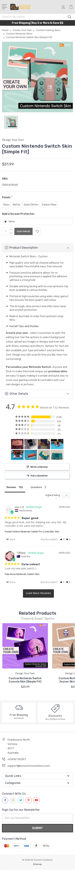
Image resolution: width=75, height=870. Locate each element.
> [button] (38, 593)
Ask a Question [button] (39, 475)
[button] (62, 539)
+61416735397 (16, 759)
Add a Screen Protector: (18, 213)
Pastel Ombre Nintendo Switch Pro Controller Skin (32, 531)
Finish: (7, 197)
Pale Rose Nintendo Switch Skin (22, 574)
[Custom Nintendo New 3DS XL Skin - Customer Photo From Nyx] (17, 444)
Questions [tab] (36, 487)
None (12, 221)
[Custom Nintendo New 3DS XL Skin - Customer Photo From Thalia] (44, 455)
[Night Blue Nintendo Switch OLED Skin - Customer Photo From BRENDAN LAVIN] (44, 444)
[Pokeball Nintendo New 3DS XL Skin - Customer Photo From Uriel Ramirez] (57, 444)
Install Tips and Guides (24, 326)
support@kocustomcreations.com (28, 765)
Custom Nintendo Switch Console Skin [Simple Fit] (25, 680)
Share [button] (12, 539)
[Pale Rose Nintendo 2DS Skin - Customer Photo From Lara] (30, 444)
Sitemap (37, 864)
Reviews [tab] (11, 487)
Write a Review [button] (39, 466)
